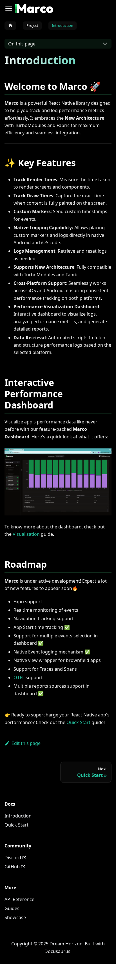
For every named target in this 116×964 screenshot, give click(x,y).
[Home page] (10, 25)
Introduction (18, 816)
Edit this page (26, 743)
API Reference (19, 899)
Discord (13, 857)
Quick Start (78, 722)
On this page (21, 44)
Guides (12, 908)
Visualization (26, 534)
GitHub (12, 867)
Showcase (15, 917)
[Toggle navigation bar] (9, 8)
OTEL (19, 677)
